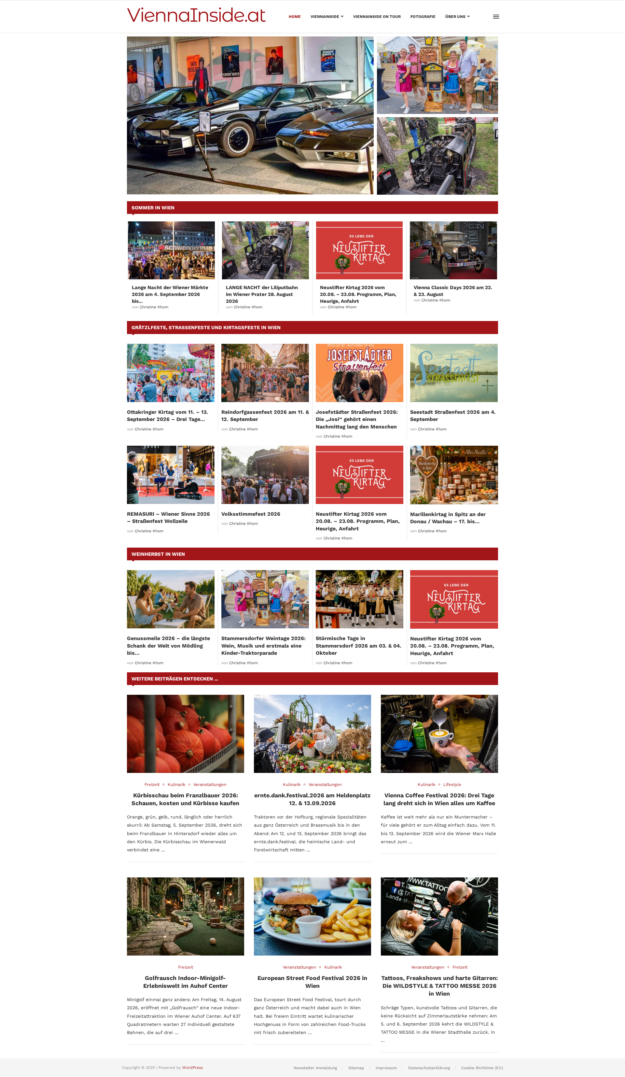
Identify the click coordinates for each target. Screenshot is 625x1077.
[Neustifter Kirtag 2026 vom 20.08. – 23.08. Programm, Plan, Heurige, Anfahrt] (359, 250)
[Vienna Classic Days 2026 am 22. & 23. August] (453, 250)
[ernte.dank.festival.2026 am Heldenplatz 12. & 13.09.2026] (312, 734)
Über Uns (455, 16)
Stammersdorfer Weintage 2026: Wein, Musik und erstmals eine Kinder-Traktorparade (433, 98)
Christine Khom (154, 307)
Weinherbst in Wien (158, 554)
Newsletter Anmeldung (315, 1068)
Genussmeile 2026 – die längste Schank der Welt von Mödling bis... (168, 645)
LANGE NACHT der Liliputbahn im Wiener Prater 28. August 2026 (437, 182)
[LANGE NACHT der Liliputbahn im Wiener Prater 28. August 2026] (437, 156)
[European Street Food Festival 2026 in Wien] (312, 916)
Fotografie (423, 16)
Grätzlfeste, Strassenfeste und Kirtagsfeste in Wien (206, 327)
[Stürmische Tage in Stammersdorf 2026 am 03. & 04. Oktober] (359, 599)
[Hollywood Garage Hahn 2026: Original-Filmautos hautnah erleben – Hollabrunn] (250, 115)
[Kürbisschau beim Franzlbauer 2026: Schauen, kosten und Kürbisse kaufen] (185, 734)
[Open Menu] (496, 17)
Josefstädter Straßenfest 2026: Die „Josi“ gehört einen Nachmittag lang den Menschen (357, 419)
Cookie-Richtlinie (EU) (482, 1068)
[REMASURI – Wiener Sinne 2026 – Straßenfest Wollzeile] (171, 475)
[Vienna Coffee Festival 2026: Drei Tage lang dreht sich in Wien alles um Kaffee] (439, 734)
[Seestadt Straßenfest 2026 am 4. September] (454, 373)
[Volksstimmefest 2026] (265, 475)
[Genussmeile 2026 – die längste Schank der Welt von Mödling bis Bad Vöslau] (171, 599)
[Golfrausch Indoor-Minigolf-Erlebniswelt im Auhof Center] (185, 916)
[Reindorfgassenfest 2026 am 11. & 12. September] (265, 373)
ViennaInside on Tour (377, 16)
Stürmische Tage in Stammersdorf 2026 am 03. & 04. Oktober (358, 645)
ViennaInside (325, 16)
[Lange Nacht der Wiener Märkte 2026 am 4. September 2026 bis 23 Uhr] (171, 250)
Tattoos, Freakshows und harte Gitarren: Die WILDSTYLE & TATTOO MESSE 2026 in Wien (439, 985)
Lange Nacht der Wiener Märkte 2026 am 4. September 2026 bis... (170, 294)
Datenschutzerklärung (429, 1068)
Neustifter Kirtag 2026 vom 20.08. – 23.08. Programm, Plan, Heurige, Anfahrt (358, 294)
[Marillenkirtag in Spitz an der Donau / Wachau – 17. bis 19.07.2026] (454, 475)
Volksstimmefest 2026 (250, 514)
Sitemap (356, 1068)
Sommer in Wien (153, 208)
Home (295, 16)
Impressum (386, 1068)
